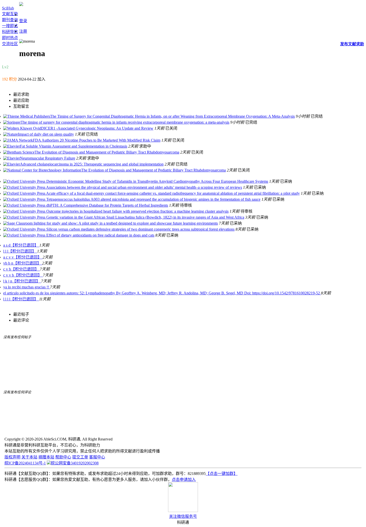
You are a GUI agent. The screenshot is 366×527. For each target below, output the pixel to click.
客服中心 (97, 457)
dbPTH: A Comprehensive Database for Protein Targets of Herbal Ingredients (106, 205)
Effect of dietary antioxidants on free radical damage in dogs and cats (99, 235)
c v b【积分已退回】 (21, 269)
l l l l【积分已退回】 (21, 299)
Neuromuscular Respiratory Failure (47, 158)
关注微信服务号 (183, 516)
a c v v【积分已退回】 (23, 257)
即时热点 (10, 38)
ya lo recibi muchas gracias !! (26, 287)
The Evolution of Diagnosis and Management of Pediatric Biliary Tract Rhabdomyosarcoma (107, 152)
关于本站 (29, 457)
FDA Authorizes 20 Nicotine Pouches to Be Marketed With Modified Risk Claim (96, 140)
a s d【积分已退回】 (21, 245)
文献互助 (10, 14)
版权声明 (12, 457)
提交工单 (80, 457)
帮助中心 (63, 457)
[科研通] (21, 4)
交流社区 (10, 44)
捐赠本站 (46, 457)
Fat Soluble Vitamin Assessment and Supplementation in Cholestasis (73, 146)
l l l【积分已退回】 (20, 251)
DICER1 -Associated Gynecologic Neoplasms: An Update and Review (97, 128)
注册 (23, 31)
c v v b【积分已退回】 (23, 275)
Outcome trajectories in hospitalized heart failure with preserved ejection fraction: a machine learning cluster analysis (137, 211)
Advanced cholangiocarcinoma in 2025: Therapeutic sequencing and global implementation (92, 164)
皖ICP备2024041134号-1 (25, 463)
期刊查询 (10, 20)
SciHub (8, 8)
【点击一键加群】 (222, 473)
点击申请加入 (184, 479)
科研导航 (10, 32)
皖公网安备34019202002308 (75, 463)
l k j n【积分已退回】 (22, 281)
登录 (23, 21)
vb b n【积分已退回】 (22, 263)
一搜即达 (10, 26)
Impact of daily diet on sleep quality (46, 134)
